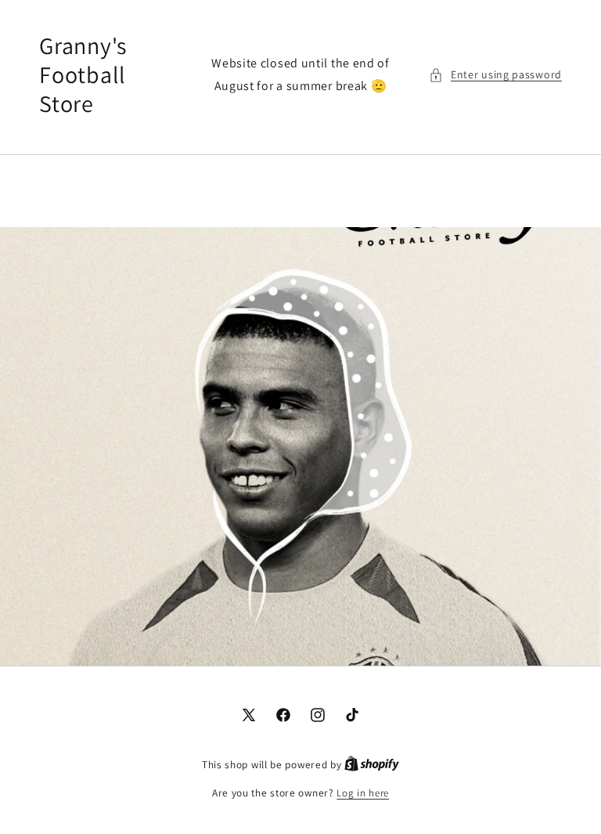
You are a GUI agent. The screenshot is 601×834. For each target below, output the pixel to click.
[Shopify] (371, 764)
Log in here (362, 793)
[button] (495, 75)
